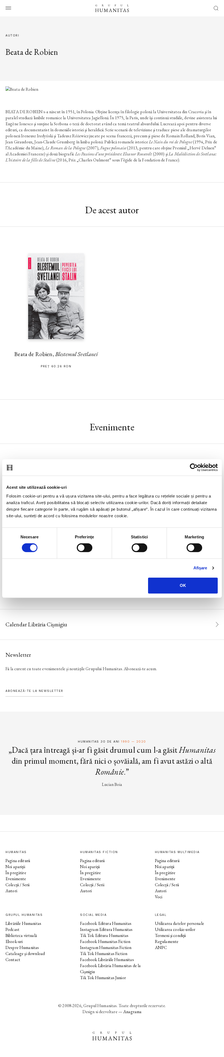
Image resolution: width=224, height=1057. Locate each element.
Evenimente (15, 879)
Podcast (12, 929)
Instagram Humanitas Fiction (105, 947)
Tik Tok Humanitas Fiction (103, 953)
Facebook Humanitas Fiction (105, 941)
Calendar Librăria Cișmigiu (36, 624)
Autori (11, 891)
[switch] (84, 547)
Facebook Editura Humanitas (105, 923)
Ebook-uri (14, 941)
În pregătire (15, 873)
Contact (12, 959)
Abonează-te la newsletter (34, 691)
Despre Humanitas (22, 947)
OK (183, 585)
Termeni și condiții (170, 935)
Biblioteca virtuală (21, 935)
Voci (159, 897)
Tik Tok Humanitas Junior (103, 978)
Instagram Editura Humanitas (106, 929)
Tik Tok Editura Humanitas (104, 935)
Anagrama (132, 1012)
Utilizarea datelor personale (179, 923)
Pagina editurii (17, 860)
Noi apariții (15, 867)
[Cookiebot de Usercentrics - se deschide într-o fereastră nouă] (194, 467)
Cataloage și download (25, 953)
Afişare (200, 568)
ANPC (161, 947)
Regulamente (167, 941)
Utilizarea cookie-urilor (175, 929)
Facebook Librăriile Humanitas (107, 959)
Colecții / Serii (17, 885)
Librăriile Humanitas (23, 923)
